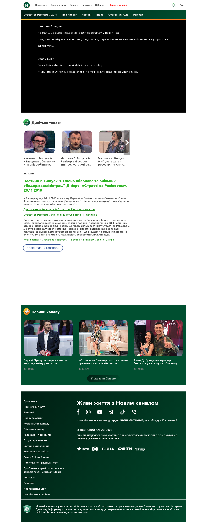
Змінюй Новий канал (36, 457)
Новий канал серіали (36, 494)
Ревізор (138, 14)
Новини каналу (46, 312)
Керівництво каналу (36, 423)
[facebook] (78, 412)
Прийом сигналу (34, 406)
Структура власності (36, 440)
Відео (73, 5)
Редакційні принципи (37, 434)
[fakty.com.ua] (125, 450)
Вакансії (28, 412)
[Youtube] (99, 412)
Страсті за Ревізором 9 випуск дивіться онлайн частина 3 (60, 214)
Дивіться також (46, 123)
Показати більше (103, 378)
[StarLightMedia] (131, 420)
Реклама (28, 483)
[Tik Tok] (122, 412)
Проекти (40, 5)
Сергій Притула (118, 14)
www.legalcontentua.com (72, 512)
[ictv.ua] (83, 450)
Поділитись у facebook (43, 248)
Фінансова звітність (36, 451)
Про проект (69, 14)
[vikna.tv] (108, 450)
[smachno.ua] (140, 450)
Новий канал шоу (34, 488)
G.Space (99, 5)
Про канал (30, 401)
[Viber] (134, 413)
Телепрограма (58, 5)
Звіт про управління (36, 446)
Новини (87, 14)
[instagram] (88, 413)
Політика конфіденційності (40, 462)
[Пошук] (173, 6)
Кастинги (87, 5)
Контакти (29, 477)
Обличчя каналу (33, 429)
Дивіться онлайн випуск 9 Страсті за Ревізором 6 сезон (59, 209)
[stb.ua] (95, 450)
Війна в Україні (118, 5)
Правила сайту (33, 418)
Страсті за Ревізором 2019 (40, 14)
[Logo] (26, 5)
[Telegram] (111, 412)
